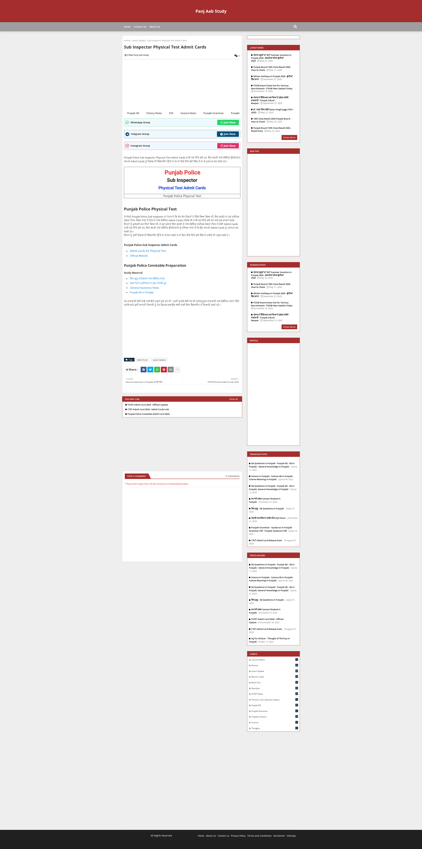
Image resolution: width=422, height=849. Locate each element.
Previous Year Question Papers (274, 699)
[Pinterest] (164, 369)
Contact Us (140, 26)
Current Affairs (274, 659)
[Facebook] (144, 369)
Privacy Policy (238, 835)
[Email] (171, 369)
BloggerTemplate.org (189, 844)
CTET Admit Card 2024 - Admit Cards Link (148, 409)
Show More (289, 137)
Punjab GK (133, 113)
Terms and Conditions (259, 835)
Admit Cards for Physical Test (148, 251)
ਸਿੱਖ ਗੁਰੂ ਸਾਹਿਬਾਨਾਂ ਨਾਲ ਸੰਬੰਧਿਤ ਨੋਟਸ (147, 278)
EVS (171, 113)
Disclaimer (279, 835)
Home (127, 26)
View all (233, 399)
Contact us (223, 835)
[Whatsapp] (157, 369)
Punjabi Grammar (213, 113)
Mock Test (274, 682)
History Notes (154, 113)
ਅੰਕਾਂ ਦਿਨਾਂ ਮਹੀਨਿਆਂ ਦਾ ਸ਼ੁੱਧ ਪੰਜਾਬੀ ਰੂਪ (148, 283)
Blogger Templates (149, 844)
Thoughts (274, 728)
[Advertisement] (184, 85)
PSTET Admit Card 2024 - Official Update (148, 404)
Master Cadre (274, 676)
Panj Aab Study (211, 11)
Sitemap (291, 835)
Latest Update (139, 40)
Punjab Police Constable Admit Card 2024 (148, 414)
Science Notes (188, 113)
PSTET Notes (274, 693)
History (274, 665)
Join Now (230, 122)
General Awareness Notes (144, 287)
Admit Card (142, 359)
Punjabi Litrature (274, 716)
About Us (155, 26)
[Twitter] (150, 369)
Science (274, 722)
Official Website (139, 255)
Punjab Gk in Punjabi (142, 292)
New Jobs (274, 688)
